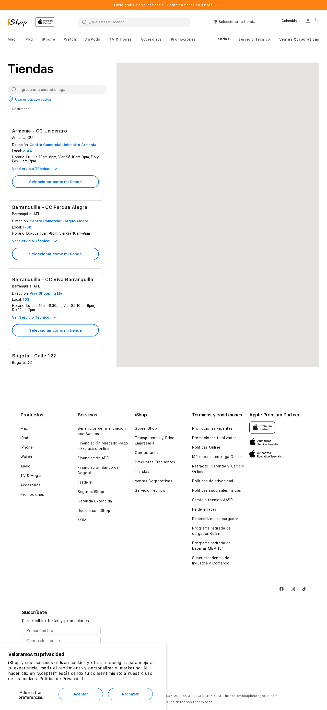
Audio (25, 466)
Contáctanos (147, 453)
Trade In (85, 482)
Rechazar (130, 694)
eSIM (82, 520)
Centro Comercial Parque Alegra (59, 221)
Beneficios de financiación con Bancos (102, 431)
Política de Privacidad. (62, 678)
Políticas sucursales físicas (216, 490)
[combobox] (134, 22)
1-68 (27, 227)
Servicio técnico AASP (212, 500)
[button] (12, 39)
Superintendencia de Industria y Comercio (211, 560)
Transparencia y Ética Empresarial (154, 440)
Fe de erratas (204, 509)
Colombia (289, 21)
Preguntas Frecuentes (155, 462)
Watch (26, 457)
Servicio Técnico (150, 490)
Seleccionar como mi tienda (55, 181)
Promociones (32, 494)
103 (26, 299)
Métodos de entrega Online (217, 457)
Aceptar (81, 694)
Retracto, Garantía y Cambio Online (218, 469)
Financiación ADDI (94, 458)
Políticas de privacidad (212, 481)
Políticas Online (206, 447)
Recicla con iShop (94, 511)
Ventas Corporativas (153, 481)
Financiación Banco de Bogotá (98, 470)
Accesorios (30, 485)
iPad (24, 438)
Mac (24, 428)
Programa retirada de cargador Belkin (211, 531)
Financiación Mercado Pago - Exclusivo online (103, 446)
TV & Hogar (31, 476)
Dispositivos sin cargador (215, 519)
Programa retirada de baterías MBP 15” (211, 545)
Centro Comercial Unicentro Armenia (63, 145)
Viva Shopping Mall (47, 293)
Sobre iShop (146, 428)
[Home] (19, 22)
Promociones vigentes (212, 428)
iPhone (26, 447)
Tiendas (142, 472)
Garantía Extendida (95, 501)
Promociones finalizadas (214, 438)
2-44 (27, 151)
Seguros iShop (91, 492)
